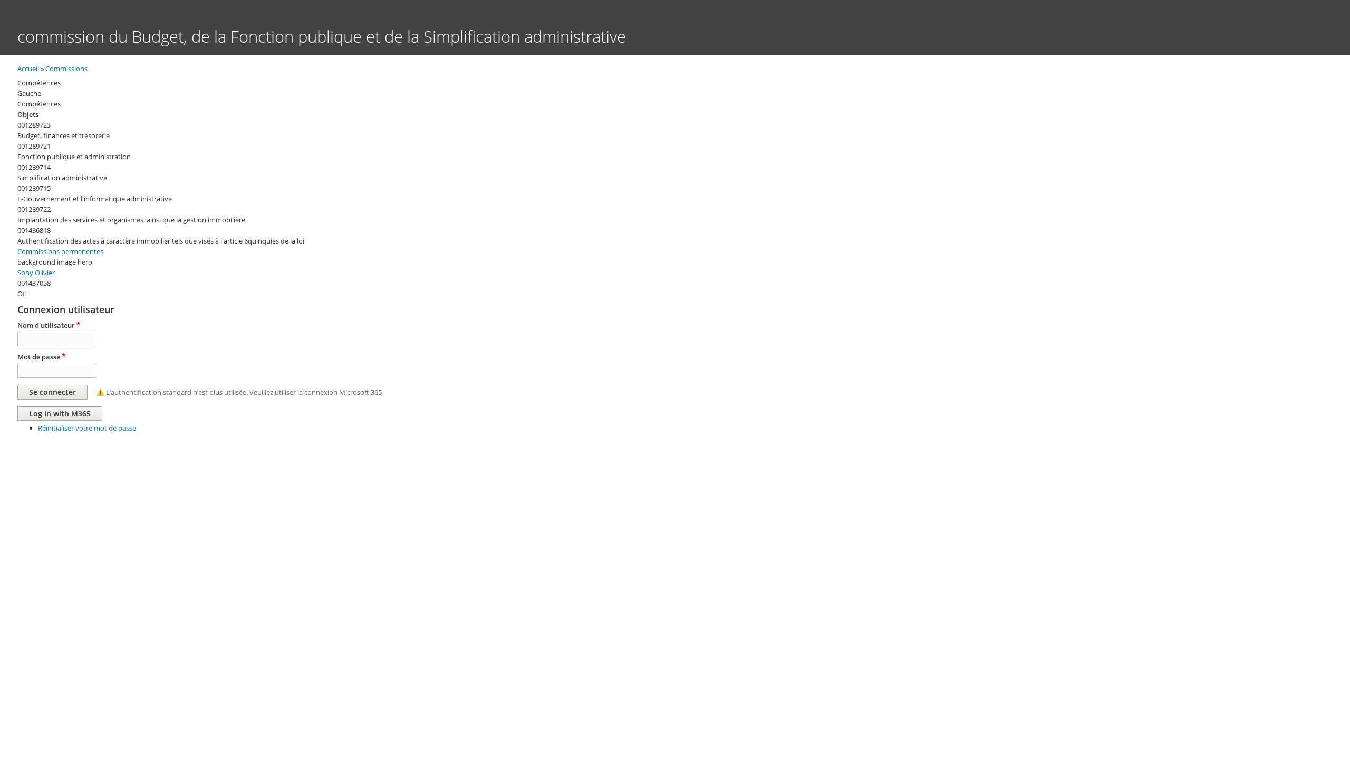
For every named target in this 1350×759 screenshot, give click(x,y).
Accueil (28, 68)
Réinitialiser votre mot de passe (87, 428)
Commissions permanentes (60, 251)
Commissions (66, 68)
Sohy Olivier (36, 272)
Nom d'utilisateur (46, 325)
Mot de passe (38, 357)
